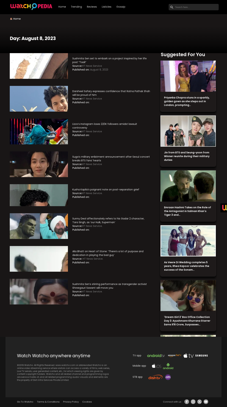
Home (62, 7)
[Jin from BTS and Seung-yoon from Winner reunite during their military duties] (188, 131)
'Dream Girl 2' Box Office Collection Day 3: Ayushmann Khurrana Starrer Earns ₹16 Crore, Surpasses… (187, 320)
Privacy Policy (71, 401)
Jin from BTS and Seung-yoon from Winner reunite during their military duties (186, 156)
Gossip (120, 7)
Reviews (92, 7)
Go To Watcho (25, 401)
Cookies (87, 401)
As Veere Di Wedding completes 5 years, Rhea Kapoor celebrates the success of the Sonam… (186, 266)
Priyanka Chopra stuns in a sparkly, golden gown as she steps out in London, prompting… (187, 101)
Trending (76, 7)
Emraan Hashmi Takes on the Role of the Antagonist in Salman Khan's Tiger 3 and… (187, 211)
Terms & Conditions (48, 401)
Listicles (106, 7)
